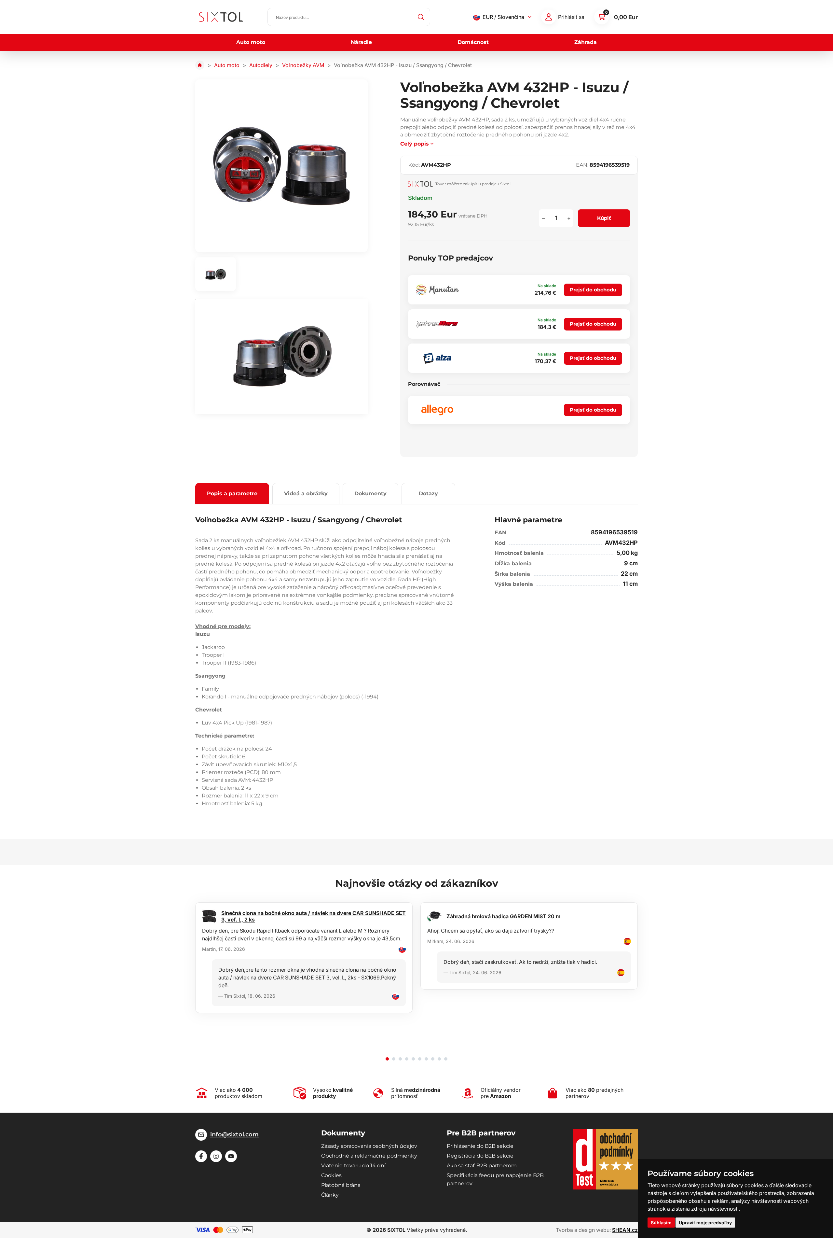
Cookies (331, 1175)
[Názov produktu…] (348, 17)
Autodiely (260, 65)
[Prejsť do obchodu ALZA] (437, 358)
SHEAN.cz (625, 1230)
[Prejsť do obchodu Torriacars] (437, 324)
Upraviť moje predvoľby (705, 1222)
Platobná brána (341, 1185)
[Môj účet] (548, 16)
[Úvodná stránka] (199, 65)
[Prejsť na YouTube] (231, 1156)
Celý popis (414, 144)
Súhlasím (661, 1222)
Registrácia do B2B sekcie (480, 1156)
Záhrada (585, 42)
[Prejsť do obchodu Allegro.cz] (437, 409)
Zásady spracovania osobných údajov (369, 1146)
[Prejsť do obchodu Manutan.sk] (437, 290)
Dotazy (428, 493)
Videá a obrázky (306, 493)
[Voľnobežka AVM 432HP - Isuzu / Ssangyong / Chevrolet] (281, 165)
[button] (387, 1059)
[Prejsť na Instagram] (216, 1156)
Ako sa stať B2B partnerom (482, 1165)
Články (330, 1195)
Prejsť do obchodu (593, 290)
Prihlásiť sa (571, 17)
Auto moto (250, 42)
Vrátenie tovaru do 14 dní (353, 1165)
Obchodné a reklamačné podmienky (369, 1156)
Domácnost (473, 42)
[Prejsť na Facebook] (201, 1156)
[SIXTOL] (221, 16)
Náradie (361, 42)
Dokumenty (370, 493)
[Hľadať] (421, 16)
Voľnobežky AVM (303, 65)
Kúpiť (604, 218)
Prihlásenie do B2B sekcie (480, 1146)
